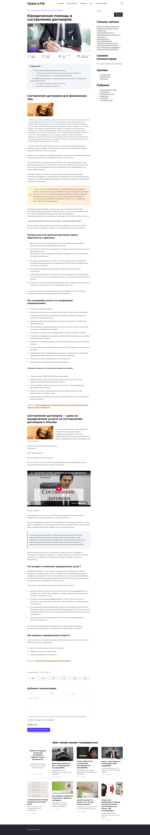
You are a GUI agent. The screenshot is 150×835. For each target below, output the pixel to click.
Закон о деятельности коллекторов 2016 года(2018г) (110, 763)
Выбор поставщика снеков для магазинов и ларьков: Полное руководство (108, 29)
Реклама (83, 3)
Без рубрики (33, 49)
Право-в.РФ (36, 3)
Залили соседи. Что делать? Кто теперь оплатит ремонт (85, 802)
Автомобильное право (108, 90)
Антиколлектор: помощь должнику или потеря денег (37, 802)
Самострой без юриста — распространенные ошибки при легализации (108, 35)
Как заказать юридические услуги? (48, 86)
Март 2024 (104, 79)
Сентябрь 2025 (105, 75)
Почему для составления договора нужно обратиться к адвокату (58, 73)
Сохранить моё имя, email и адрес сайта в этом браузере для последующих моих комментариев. (57, 716)
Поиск (99, 11)
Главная (61, 3)
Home (29, 10)
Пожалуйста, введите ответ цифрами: (41, 720)
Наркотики (104, 96)
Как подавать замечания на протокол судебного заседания (62, 798)
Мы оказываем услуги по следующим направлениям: (54, 75)
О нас (91, 3)
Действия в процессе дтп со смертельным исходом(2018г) (61, 765)
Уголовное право (106, 100)
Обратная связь (101, 3)
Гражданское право (107, 94)
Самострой (104, 98)
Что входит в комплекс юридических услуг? (51, 83)
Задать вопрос (72, 3)
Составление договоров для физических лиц (49, 70)
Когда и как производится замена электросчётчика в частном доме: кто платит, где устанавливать (110, 805)
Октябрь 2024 (105, 77)
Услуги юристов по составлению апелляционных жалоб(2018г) (85, 764)
